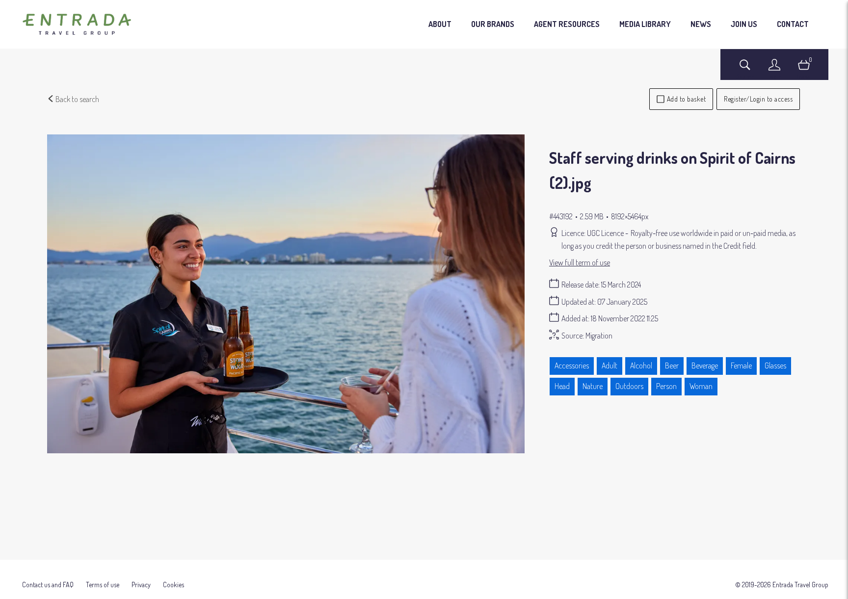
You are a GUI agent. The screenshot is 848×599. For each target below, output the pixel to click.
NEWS (700, 24)
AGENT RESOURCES (567, 24)
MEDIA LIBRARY (645, 24)
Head (562, 386)
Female (741, 365)
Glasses (775, 365)
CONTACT (793, 24)
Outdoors (629, 386)
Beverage (704, 365)
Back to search (76, 99)
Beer (672, 365)
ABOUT (439, 24)
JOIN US (744, 24)
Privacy (141, 584)
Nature (593, 386)
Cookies (173, 584)
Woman (701, 386)
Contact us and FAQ (48, 584)
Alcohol (641, 365)
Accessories (572, 365)
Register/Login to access (758, 99)
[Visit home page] (77, 24)
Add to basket (686, 99)
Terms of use (102, 584)
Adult (609, 365)
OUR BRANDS (492, 24)
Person (666, 386)
